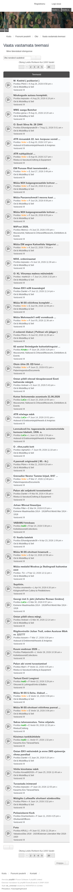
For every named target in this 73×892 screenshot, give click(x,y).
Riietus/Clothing (20, 728)
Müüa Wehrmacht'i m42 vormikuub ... (34, 317)
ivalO (23, 526)
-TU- (23, 573)
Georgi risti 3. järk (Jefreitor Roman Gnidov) (38, 599)
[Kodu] (36, 20)
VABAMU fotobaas (24, 522)
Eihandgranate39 (29, 127)
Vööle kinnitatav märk (26, 769)
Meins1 (24, 230)
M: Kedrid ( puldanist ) (26, 80)
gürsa (23, 113)
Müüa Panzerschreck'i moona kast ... (34, 197)
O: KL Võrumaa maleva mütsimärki (33, 273)
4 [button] (38, 66)
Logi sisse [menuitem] (56, 4)
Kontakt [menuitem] (33, 873)
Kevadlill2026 (27, 772)
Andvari (24, 385)
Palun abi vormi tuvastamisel (30, 663)
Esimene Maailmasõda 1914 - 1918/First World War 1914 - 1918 (40, 513)
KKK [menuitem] (2, 30)
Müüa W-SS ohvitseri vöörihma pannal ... (36, 707)
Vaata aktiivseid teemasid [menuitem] (66, 10)
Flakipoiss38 (27, 652)
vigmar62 (25, 450)
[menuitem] (6, 888)
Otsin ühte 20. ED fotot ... (28, 364)
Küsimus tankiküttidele (26, 736)
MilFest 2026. (21, 226)
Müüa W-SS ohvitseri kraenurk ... (32, 552)
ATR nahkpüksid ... (24, 153)
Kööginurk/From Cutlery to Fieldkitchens (31, 590)
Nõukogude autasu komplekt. (30, 95)
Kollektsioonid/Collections (25, 529)
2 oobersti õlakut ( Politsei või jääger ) (35, 332)
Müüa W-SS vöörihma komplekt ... (32, 302)
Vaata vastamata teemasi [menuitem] (56, 10)
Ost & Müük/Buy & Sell (23, 87)
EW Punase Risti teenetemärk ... (31, 168)
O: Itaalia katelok (23, 537)
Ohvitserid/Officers (21, 819)
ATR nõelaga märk (23, 414)
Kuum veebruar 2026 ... (26, 649)
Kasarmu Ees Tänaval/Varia (26, 743)
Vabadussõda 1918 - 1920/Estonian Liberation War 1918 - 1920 (40, 835)
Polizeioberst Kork (24, 813)
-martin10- (26, 277)
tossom (24, 637)
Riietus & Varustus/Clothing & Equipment (32, 160)
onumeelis (26, 587)
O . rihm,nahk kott (23, 446)
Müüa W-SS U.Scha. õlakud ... (30, 692)
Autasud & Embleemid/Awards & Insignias (32, 641)
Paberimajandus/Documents (26, 370)
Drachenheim (27, 816)
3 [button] (34, 66)
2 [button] (30, 66)
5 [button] (41, 66)
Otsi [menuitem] (6, 30)
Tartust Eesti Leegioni (26, 678)
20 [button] (49, 66)
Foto (16, 827)
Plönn (24, 84)
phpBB (11, 879)
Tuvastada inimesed (25, 783)
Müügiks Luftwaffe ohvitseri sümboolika (36, 798)
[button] (21, 67)
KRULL (24, 831)
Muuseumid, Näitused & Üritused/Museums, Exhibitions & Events (39, 234)
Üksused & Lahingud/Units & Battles (30, 684)
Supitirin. (18, 584)
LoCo (23, 400)
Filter (23, 508)
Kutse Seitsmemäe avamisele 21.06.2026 (36, 396)
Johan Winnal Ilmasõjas (27, 505)
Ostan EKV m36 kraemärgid (29, 288)
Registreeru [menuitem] (39, 4)
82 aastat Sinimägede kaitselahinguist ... (36, 346)
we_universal (11, 886)
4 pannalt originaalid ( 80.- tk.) (30, 461)
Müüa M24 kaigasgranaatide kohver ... (35, 182)
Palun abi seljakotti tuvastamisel (32, 490)
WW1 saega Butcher (25, 109)
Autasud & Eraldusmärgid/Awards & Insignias (34, 145)
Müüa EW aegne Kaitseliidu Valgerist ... (36, 244)
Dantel (24, 291)
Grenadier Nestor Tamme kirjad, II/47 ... (35, 476)
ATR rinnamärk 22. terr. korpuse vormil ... (36, 139)
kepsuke (25, 98)
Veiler (24, 142)
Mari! (23, 667)
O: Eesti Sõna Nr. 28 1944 (27, 124)
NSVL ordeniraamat (24, 259)
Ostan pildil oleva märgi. (27, 616)
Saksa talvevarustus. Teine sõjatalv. (34, 722)
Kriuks (24, 350)
